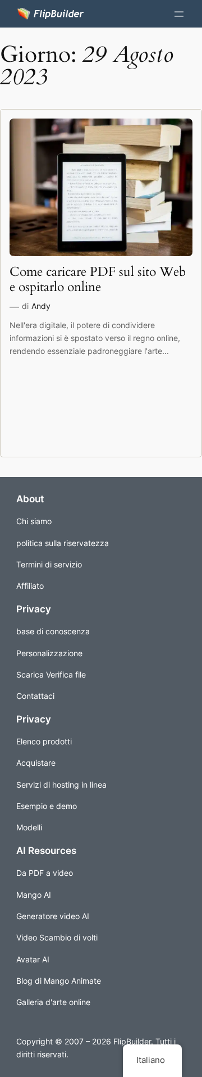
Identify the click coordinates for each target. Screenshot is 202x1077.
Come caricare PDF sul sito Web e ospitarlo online (98, 280)
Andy (40, 306)
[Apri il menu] (179, 14)
